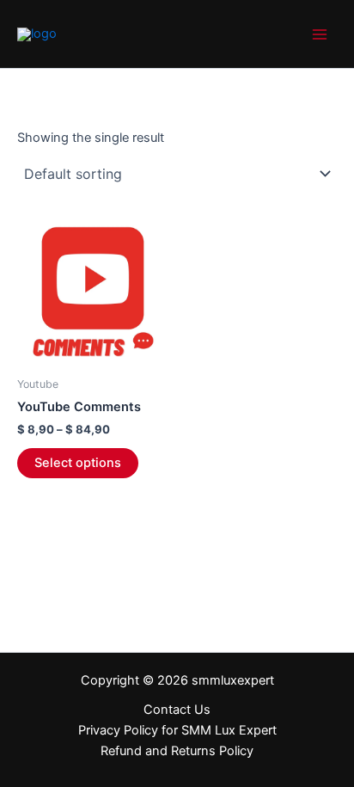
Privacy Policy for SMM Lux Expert (177, 730)
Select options (77, 462)
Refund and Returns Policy (177, 751)
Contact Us (177, 709)
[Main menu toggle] (319, 33)
